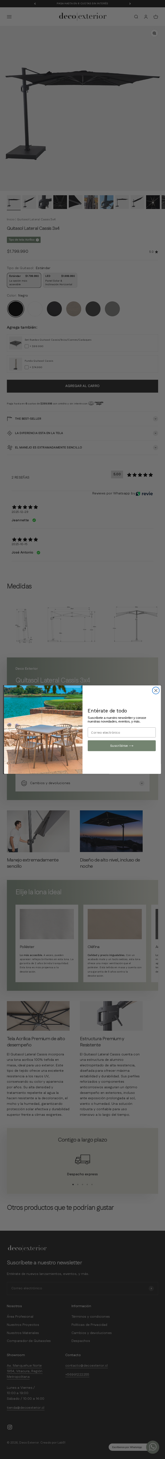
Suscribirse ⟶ (121, 745)
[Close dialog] (155, 690)
